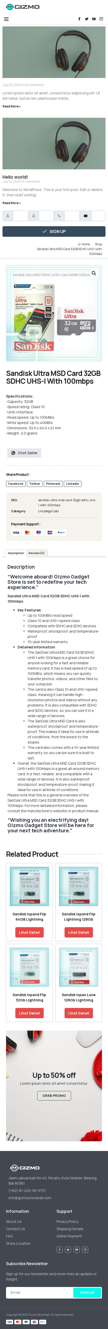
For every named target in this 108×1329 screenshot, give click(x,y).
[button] (6, 19)
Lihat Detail (29, 932)
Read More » (12, 106)
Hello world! (15, 177)
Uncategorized (48, 511)
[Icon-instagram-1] (101, 19)
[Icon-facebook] (79, 19)
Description (16, 553)
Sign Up (57, 231)
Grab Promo (54, 1095)
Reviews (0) (36, 553)
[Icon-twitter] (86, 19)
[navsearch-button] (63, 7)
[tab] (16, 553)
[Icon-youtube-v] (94, 19)
